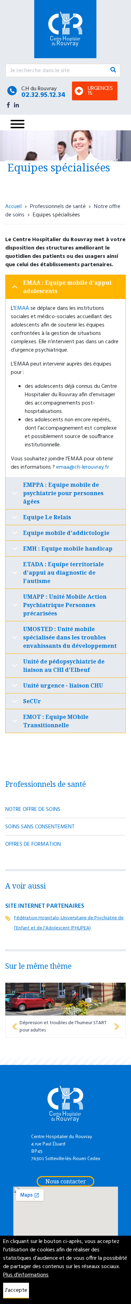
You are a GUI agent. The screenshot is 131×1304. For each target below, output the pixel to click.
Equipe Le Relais (47, 517)
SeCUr (32, 701)
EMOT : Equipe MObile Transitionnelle (55, 721)
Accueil (13, 206)
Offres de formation (33, 844)
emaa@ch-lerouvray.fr (82, 467)
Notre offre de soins (32, 809)
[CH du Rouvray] (70, 29)
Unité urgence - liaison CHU (63, 685)
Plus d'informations (26, 1275)
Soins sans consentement (40, 826)
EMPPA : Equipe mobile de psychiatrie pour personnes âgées (63, 493)
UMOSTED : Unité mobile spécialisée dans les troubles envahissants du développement (70, 637)
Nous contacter (65, 1181)
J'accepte (16, 1290)
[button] (14, 1026)
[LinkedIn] (16, 105)
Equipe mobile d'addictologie (66, 533)
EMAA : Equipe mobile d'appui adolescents (67, 287)
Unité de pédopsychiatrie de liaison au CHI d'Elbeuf (63, 666)
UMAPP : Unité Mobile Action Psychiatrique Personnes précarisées (65, 605)
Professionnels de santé (58, 206)
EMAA (21, 308)
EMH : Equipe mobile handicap (67, 548)
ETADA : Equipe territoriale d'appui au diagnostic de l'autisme (63, 572)
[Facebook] (8, 105)
